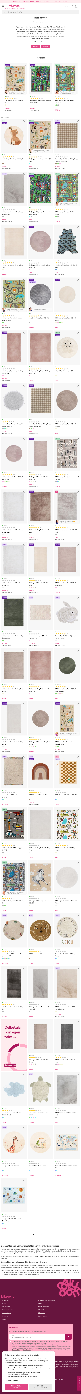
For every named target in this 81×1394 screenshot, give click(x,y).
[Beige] (5, 105)
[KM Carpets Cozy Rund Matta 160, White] (56, 905)
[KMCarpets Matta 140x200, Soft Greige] (3, 693)
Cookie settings (6, 1313)
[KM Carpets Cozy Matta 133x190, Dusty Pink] (29, 375)
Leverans (41, 1303)
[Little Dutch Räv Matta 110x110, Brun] (3, 163)
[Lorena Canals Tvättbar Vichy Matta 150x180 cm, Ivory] (60, 163)
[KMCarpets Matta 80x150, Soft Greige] (33, 481)
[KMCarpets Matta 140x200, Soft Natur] (3, 269)
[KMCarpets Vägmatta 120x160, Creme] (56, 852)
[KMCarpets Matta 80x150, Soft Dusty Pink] (29, 481)
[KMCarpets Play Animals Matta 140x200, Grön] (3, 322)
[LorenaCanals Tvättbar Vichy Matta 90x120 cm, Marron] (29, 428)
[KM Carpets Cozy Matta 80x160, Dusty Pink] (3, 375)
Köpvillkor (4, 1303)
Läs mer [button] (46, 38)
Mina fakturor (6, 1306)
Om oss (4, 1319)
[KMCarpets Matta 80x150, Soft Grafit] (35, 481)
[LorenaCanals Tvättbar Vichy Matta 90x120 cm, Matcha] (31, 428)
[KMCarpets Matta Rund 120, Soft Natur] (56, 322)
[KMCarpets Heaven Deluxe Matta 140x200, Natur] (56, 1011)
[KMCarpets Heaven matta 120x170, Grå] (56, 534)
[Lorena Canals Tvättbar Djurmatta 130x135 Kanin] (56, 640)
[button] (3, 6)
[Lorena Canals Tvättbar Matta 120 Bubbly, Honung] (4, 428)
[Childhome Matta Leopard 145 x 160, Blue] (56, 269)
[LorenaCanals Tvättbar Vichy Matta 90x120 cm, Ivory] (33, 428)
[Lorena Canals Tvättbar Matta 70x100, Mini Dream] (3, 1117)
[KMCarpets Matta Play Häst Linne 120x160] (29, 905)
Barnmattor (44, 22)
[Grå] (58, 105)
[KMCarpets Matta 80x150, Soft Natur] (31, 481)
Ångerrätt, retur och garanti (46, 1300)
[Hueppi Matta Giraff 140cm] (3, 1170)
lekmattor (14, 1274)
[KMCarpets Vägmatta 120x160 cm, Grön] (56, 216)
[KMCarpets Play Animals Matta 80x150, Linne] (56, 746)
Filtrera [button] (35, 46)
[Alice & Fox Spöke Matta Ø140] (56, 375)
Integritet (41, 1310)
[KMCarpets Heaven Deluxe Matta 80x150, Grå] (29, 1011)
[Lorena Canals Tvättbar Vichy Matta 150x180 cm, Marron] (56, 163)
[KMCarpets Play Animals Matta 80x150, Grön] (58, 746)
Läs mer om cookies (11, 1380)
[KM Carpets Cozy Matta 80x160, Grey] (3, 1011)
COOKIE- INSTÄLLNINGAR (40, 1387)
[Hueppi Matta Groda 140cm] (29, 1170)
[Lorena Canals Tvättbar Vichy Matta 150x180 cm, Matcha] (58, 163)
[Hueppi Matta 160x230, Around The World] (56, 1170)
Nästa (47, 1234)
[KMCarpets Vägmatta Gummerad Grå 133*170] (31, 216)
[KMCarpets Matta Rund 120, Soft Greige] (62, 322)
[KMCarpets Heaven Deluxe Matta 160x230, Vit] (3, 534)
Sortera (45, 46)
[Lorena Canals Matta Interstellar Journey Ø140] (3, 958)
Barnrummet (36, 22)
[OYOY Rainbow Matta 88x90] (29, 799)
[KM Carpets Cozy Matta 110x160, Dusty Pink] (29, 693)
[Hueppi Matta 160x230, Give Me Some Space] (3, 1223)
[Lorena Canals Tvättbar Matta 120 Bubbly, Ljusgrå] (3, 428)
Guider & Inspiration (7, 1310)
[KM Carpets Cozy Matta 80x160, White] (3, 746)
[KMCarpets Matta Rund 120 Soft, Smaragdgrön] (60, 322)
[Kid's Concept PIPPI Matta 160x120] (56, 799)
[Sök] (4, 12)
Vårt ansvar (5, 1316)
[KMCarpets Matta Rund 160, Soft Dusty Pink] (29, 269)
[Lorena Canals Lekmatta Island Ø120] (4, 958)
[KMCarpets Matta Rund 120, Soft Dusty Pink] (58, 322)
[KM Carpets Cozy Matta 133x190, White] (29, 852)
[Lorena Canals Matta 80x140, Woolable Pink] (29, 640)
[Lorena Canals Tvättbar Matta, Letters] (56, 958)
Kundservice (5, 1300)
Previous (1, 87)
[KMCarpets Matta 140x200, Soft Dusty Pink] (56, 587)
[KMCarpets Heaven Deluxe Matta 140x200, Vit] (3, 587)
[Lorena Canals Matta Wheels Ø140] (8, 958)
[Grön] (56, 105)
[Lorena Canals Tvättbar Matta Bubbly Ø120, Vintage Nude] (6, 428)
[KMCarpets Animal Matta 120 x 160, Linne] (29, 163)
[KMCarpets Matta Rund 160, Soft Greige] (56, 428)
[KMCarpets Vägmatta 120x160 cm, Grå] (58, 216)
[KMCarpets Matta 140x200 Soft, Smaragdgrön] (3, 640)
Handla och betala (43, 1306)
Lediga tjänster (42, 1316)
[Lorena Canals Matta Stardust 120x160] (3, 799)
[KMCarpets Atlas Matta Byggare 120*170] (3, 852)
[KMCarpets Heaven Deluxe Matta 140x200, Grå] (3, 216)
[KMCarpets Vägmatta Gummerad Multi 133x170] (29, 216)
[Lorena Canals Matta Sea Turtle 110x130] (6, 958)
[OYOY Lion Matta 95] (29, 958)
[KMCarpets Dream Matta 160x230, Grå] (56, 1117)
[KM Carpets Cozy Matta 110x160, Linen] (29, 534)
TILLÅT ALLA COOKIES (16, 1387)
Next (79, 87)
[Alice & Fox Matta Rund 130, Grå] (29, 322)
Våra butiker (41, 1313)
